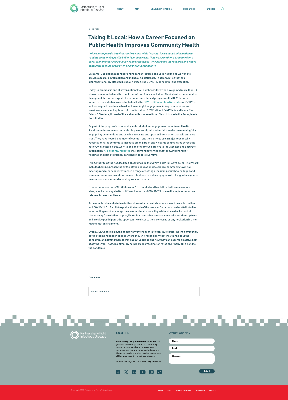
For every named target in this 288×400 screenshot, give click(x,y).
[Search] (223, 9)
